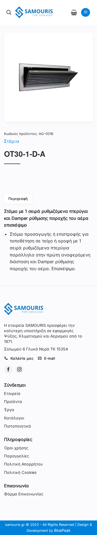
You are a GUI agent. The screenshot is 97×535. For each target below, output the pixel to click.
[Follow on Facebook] (8, 369)
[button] (74, 12)
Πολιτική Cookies (20, 472)
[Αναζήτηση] (8, 12)
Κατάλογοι (14, 418)
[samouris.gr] (34, 12)
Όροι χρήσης (16, 448)
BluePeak (62, 530)
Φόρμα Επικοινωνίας (23, 494)
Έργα (9, 409)
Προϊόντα (13, 401)
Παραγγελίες (16, 456)
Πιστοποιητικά (17, 426)
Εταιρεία (12, 393)
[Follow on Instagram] (19, 369)
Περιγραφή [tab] (18, 199)
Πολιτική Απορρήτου (23, 464)
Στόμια (11, 141)
